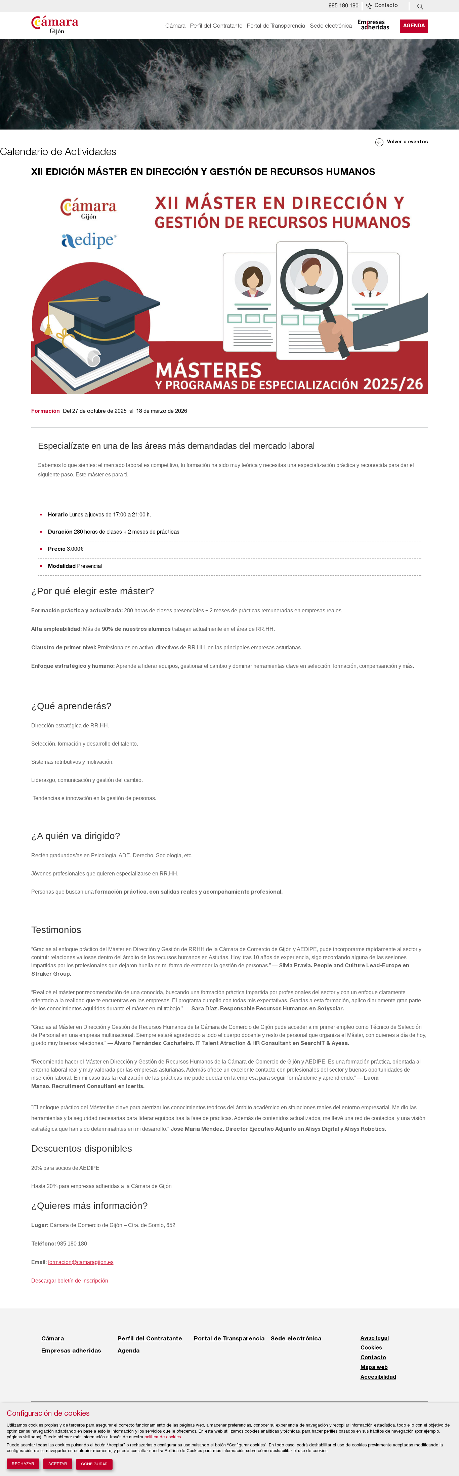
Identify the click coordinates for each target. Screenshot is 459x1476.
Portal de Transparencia (276, 26)
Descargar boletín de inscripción (69, 1281)
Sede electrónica (331, 26)
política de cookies (162, 1437)
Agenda (414, 26)
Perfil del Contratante (216, 26)
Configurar (94, 1464)
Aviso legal (375, 1338)
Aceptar (57, 1464)
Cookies (371, 1348)
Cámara (175, 26)
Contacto (373, 1358)
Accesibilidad (378, 1377)
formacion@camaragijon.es (81, 1262)
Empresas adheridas (71, 1350)
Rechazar (23, 1464)
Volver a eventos (407, 142)
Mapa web (374, 1367)
